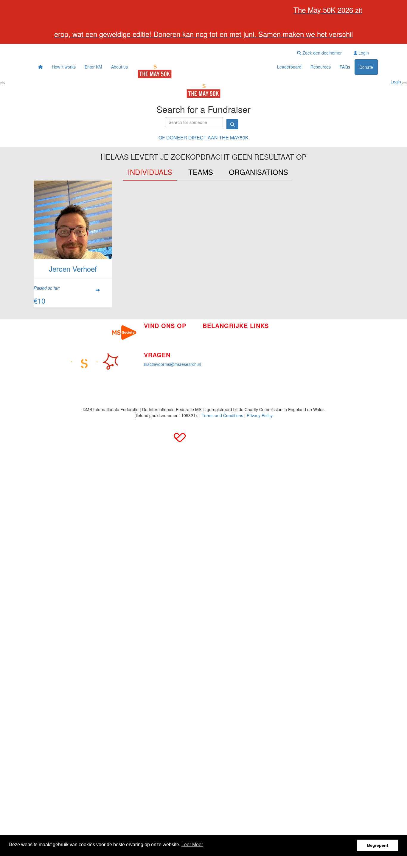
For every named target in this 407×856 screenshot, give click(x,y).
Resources (320, 67)
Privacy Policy (260, 415)
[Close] (404, 83)
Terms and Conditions (222, 415)
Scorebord (212, 362)
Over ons (211, 353)
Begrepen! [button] (377, 845)
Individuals (150, 172)
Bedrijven (211, 344)
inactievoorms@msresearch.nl (172, 364)
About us (119, 67)
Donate (366, 67)
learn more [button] (192, 845)
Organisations (258, 172)
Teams (200, 172)
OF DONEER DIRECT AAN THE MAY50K (203, 137)
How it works (64, 67)
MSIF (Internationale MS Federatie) (304, 349)
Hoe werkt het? (217, 335)
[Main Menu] (2, 83)
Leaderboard (289, 67)
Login (363, 53)
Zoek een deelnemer (321, 53)
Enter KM (93, 67)
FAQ (275, 340)
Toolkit (277, 331)
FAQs (345, 67)
